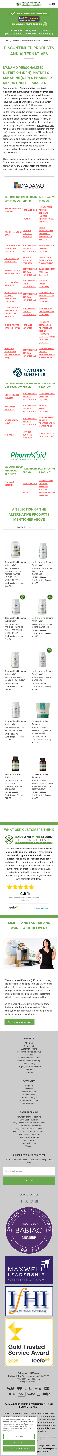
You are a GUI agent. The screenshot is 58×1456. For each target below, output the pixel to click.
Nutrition (29, 1086)
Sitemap (29, 1072)
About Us (29, 1043)
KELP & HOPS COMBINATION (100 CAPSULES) (46, 260)
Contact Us (29, 1046)
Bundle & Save (29, 1095)
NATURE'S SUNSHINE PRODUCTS (27, 234)
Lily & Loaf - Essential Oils (29, 1134)
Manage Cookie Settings (27, 1382)
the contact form (26, 166)
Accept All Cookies (19, 1449)
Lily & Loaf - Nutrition (29, 1120)
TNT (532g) (9, 435)
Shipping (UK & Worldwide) (29, 1066)
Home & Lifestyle (29, 1097)
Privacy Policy (29, 1063)
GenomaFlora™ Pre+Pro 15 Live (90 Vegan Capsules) (14, 627)
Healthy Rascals (29, 1143)
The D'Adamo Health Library (29, 1126)
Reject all (19, 1443)
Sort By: (20, 527)
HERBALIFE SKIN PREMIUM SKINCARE (46, 210)
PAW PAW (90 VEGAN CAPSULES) (44, 284)
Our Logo (29, 1055)
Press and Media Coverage (29, 1061)
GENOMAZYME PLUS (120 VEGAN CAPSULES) (46, 312)
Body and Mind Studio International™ (29, 1131)
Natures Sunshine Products (29, 1117)
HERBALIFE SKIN (30, 210)
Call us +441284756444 (28, 1373)
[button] (29, 13)
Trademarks (29, 1069)
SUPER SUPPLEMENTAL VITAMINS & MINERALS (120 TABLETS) (46, 234)
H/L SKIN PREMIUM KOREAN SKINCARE (47, 219)
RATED (9, 33)
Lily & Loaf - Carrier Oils (29, 1137)
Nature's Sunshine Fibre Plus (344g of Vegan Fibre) (41, 730)
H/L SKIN (26, 219)
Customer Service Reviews (29, 1052)
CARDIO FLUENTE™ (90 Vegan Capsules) (47, 272)
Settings (19, 1436)
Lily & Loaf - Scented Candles (29, 1128)
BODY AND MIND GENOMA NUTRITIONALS (30, 248)
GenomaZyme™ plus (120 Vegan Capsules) (42, 571)
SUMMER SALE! (29, 1103)
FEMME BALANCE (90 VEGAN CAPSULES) (46, 248)
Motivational (29, 1140)
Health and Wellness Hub (29, 1058)
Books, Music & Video (29, 1100)
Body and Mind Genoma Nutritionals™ (29, 1123)
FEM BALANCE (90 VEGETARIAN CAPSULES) (12, 248)
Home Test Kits (29, 1092)
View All (29, 1146)
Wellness (29, 1089)
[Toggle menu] (4, 4)
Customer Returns (29, 1049)
